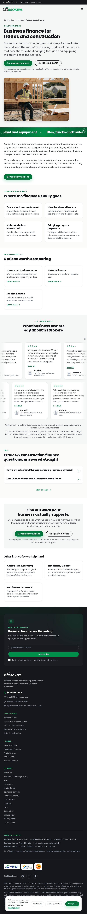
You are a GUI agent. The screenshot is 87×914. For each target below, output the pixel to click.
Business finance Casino (14, 846)
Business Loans (17, 20)
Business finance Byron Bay (16, 839)
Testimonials (9, 799)
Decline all (37, 904)
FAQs (6, 807)
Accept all (72, 904)
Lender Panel (9, 788)
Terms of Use (9, 822)
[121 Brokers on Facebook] (22, 876)
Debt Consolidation (12, 733)
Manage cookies (55, 904)
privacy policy (13, 907)
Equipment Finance (12, 749)
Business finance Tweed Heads (17, 843)
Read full (26, 366)
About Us (8, 772)
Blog (5, 780)
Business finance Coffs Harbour (41, 846)
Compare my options (18, 63)
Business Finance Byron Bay (16, 776)
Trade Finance (10, 753)
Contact (7, 803)
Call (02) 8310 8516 (48, 63)
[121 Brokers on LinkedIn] (35, 876)
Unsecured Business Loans (15, 721)
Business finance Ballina (40, 839)
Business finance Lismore (65, 839)
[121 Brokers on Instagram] (28, 876)
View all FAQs (42, 490)
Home (6, 20)
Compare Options (12, 792)
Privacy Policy (10, 818)
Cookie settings (10, 876)
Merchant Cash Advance (15, 729)
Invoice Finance (10, 745)
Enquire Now (9, 815)
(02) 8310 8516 (11, 2)
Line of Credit (9, 757)
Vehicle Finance (11, 760)
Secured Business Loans (14, 725)
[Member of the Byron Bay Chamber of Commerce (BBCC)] (38, 866)
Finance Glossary (11, 795)
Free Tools (8, 784)
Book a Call (8, 811)
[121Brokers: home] (12, 674)
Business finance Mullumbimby (46, 843)
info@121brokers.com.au (32, 2)
